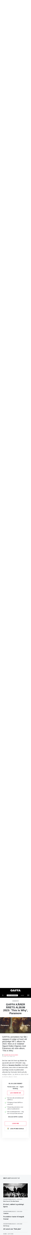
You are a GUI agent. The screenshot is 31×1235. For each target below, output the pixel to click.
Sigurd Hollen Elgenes (11, 1055)
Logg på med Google (17, 1128)
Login (22, 995)
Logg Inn (15, 1123)
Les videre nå (15, 1093)
